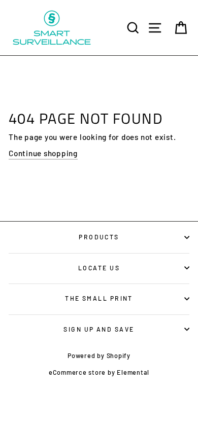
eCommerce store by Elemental (99, 372)
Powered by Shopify (99, 355)
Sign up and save (98, 329)
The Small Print (99, 298)
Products (99, 236)
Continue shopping (43, 153)
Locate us (99, 267)
